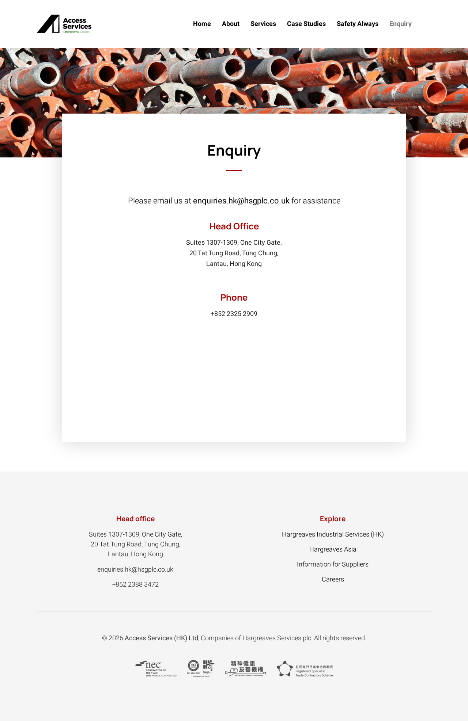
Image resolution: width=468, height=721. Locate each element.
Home (202, 24)
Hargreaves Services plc (276, 638)
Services (263, 24)
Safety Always (357, 24)
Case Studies (306, 24)
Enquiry (400, 24)
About (230, 24)
